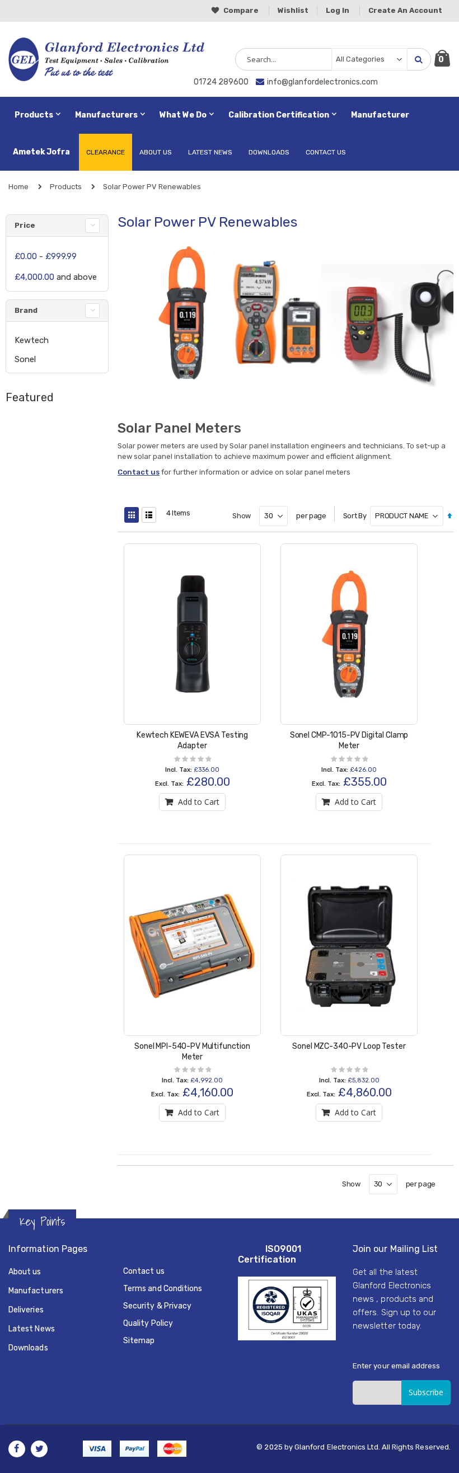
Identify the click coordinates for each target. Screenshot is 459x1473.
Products (66, 186)
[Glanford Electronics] (57, 59)
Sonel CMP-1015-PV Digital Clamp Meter (349, 740)
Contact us (139, 472)
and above (56, 277)
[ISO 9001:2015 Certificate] (287, 1307)
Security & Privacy (157, 1306)
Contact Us (326, 152)
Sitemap (138, 1340)
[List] (149, 515)
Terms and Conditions (162, 1288)
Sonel (25, 359)
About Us (155, 152)
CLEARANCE (105, 152)
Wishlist (293, 10)
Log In (337, 10)
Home (18, 186)
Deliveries (26, 1310)
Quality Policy (148, 1323)
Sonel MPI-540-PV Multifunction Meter (192, 1052)
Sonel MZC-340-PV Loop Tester (348, 1046)
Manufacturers (35, 1291)
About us (24, 1272)
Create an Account (405, 10)
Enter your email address (397, 1366)
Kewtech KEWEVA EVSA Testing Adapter (192, 740)
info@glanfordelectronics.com (322, 82)
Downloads (269, 152)
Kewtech (32, 340)
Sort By (355, 516)
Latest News (210, 152)
